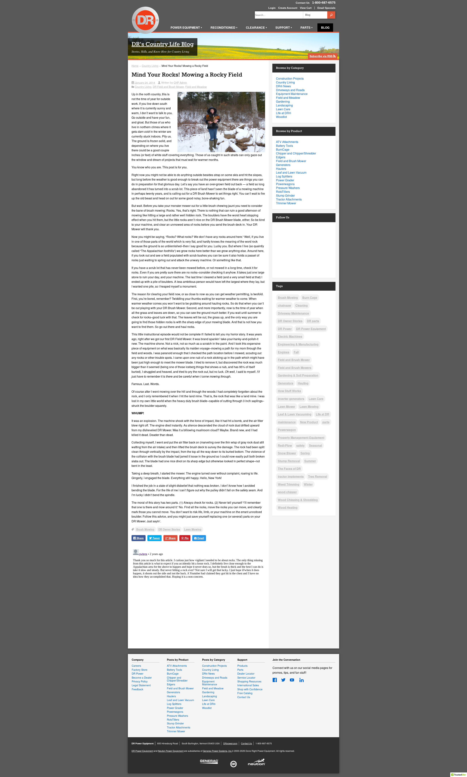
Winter (308, 484)
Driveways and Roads (290, 90)
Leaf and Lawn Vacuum (291, 172)
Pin (186, 538)
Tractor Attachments (289, 199)
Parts (306, 27)
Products (242, 665)
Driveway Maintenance (293, 313)
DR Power (285, 329)
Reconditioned (224, 27)
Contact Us (303, 2)
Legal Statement (141, 685)
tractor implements (291, 476)
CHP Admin (180, 82)
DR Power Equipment (145, 20)
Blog (325, 27)
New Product (309, 422)
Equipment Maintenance (292, 94)
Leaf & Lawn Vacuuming (294, 414)
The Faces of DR (289, 468)
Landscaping (284, 105)
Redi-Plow (285, 445)
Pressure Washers (288, 188)
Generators (283, 165)
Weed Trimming (288, 484)
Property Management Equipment (301, 437)
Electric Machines (290, 336)
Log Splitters (284, 176)
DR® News (283, 86)
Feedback (137, 689)
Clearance (256, 27)
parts (325, 422)
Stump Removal (289, 461)
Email (200, 538)
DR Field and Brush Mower (168, 87)
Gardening (283, 101)
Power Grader (285, 180)
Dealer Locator (245, 673)
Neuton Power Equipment (171, 750)
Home (135, 66)
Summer (310, 461)
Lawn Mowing (192, 529)
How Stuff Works (289, 391)
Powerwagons (285, 184)
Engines (283, 352)
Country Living (150, 66)
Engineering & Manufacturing (298, 344)
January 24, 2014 (145, 82)
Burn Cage (309, 297)
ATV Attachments (287, 142)
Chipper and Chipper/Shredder (296, 153)
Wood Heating (288, 507)
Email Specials (326, 7)
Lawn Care (283, 109)
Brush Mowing (145, 529)
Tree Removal (317, 476)
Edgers (280, 157)
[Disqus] (198, 593)
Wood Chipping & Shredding (298, 500)
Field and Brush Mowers (294, 367)
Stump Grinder (285, 195)
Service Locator (246, 677)
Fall (296, 352)
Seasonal (315, 445)
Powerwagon (287, 430)
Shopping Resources (249, 681)
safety (300, 445)
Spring (305, 453)
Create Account (287, 7)
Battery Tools (284, 145)
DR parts (313, 321)
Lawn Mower (286, 406)
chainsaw (284, 305)
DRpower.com (230, 743)
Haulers (281, 168)
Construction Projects (290, 78)
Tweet (156, 538)
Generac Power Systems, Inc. (217, 750)
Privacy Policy (140, 681)
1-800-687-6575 (323, 2)
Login (272, 7)
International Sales (248, 685)
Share (140, 538)
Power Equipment (186, 27)
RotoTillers (283, 192)
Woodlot (281, 117)
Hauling (303, 383)
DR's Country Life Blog (163, 44)
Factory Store (139, 669)
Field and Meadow (196, 87)
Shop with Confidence (250, 689)
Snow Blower (287, 453)
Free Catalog (244, 693)
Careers (136, 665)
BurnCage (282, 149)
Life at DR (322, 414)
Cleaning (301, 305)
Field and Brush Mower (291, 161)
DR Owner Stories (169, 529)
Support (283, 27)
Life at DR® (283, 113)
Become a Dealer (142, 677)
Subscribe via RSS (323, 56)
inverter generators (291, 399)
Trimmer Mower (286, 203)
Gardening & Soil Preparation (298, 375)
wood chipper (287, 492)
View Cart (306, 7)
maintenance (287, 422)
